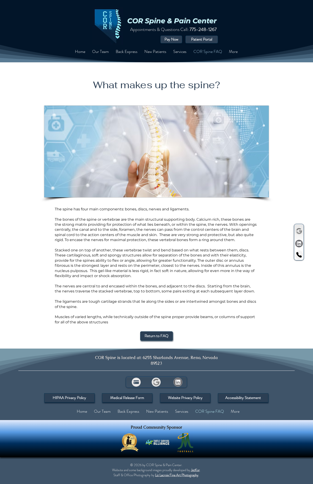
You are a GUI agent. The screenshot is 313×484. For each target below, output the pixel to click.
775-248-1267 (203, 29)
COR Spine (147, 20)
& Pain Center (192, 20)
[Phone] (299, 254)
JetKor (195, 470)
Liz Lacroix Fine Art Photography (176, 475)
